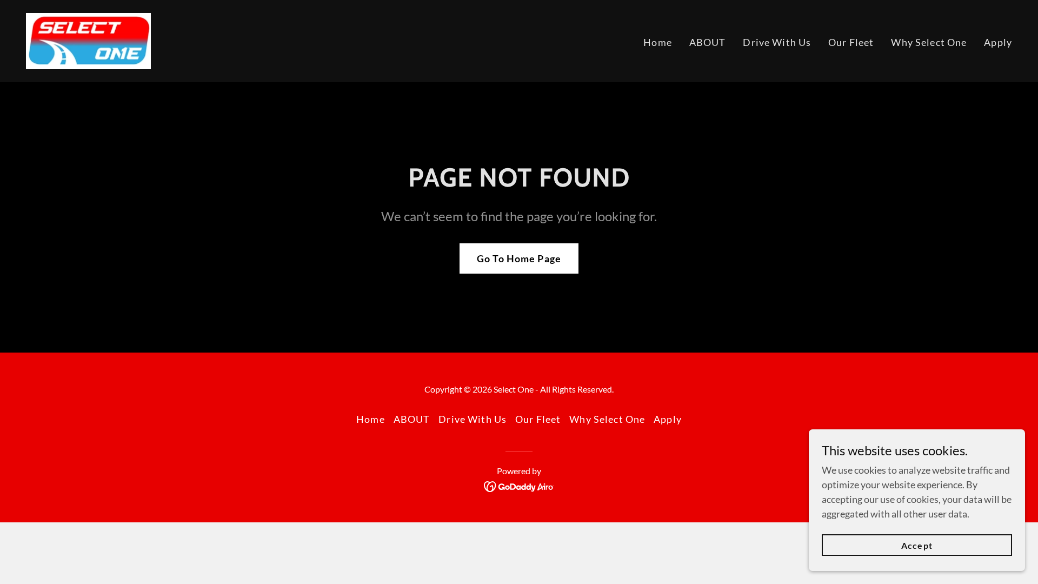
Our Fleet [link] (851, 42)
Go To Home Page (519, 258)
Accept (916, 545)
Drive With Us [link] (777, 42)
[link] (88, 40)
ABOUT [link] (707, 42)
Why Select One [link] (929, 42)
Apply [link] (998, 42)
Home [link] (657, 42)
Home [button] (370, 419)
